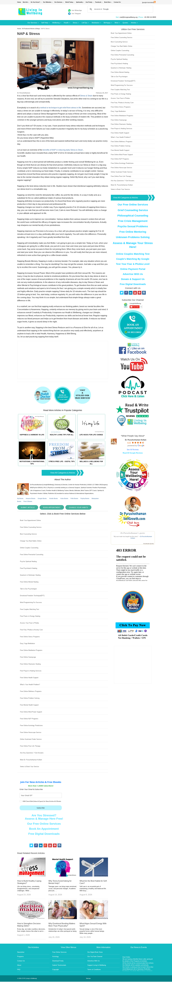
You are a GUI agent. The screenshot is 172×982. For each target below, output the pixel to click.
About (19, 965)
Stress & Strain (86, 96)
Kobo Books (64, 498)
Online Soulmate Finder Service (31, 739)
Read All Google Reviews (133, 453)
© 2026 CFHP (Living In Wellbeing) (27, 978)
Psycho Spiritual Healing (28, 561)
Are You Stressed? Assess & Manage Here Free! (44, 817)
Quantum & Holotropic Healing (30, 575)
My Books (20, 498)
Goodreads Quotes (148, 543)
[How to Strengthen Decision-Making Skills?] (31, 918)
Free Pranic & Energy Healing (30, 616)
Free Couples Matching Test (29, 609)
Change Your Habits (78, 507)
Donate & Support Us (133, 279)
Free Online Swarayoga (28, 657)
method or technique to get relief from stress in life (60, 108)
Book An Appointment (44, 828)
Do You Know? (35, 2)
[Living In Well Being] (30, 13)
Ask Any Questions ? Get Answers (32, 753)
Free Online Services (59, 952)
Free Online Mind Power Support (31, 712)
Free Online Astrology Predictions (31, 725)
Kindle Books (53, 498)
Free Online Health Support (29, 677)
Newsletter (20, 952)
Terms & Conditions (94, 969)
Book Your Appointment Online (30, 520)
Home (19, 2)
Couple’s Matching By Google (132, 259)
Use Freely (89, 2)
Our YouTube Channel (94, 956)
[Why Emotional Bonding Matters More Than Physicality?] (62, 918)
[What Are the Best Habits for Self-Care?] (94, 876)
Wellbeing (56, 23)
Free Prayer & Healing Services (30, 671)
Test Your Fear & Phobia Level (133, 264)
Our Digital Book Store (95, 952)
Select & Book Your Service (29, 766)
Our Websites (47, 2)
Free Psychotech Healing (28, 568)
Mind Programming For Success (31, 602)
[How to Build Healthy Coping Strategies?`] (31, 876)
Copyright (55, 969)
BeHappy (107, 23)
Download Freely (58, 961)
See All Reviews (133, 449)
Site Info (25, 2)
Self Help (44, 23)
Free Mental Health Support (29, 705)
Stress (75, 23)
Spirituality (79, 2)
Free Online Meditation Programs (31, 650)
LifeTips (84, 23)
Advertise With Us (133, 274)
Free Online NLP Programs (29, 719)
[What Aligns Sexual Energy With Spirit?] (94, 918)
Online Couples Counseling (29, 548)
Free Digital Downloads (44, 833)
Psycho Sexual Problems (133, 226)
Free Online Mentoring (132, 231)
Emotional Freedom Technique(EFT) (32, 595)
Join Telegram (76, 13)
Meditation (95, 23)
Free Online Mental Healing (29, 582)
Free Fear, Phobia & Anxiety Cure (31, 630)
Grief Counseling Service (133, 210)
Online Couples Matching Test (133, 254)
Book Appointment (51, 507)
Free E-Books (28, 501)
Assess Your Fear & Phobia (29, 623)
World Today (69, 2)
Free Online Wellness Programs (31, 691)
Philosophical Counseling (132, 215)
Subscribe (41, 808)
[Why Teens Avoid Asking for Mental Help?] (62, 876)
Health (66, 23)
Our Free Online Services (44, 823)
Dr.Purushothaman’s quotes (133, 532)
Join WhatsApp (76, 10)
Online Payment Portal (132, 269)
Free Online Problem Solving (29, 698)
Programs (20, 956)
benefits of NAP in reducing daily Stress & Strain (63, 150)
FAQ (18, 969)
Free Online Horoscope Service (30, 732)
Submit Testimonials (59, 965)
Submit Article (28, 507)
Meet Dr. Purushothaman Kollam (31, 760)
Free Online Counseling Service (30, 527)
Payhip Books (85, 498)
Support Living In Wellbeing (96, 965)
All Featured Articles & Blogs (31, 28)
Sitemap (88, 978)
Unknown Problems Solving (133, 237)
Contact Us (117, 2)
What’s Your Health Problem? (30, 684)
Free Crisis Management (132, 221)
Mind (116, 23)
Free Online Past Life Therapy (30, 746)
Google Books (42, 498)
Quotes (125, 23)
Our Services (58, 2)
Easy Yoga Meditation (27, 643)
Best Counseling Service (28, 534)
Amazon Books (30, 498)
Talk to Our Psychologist (28, 589)
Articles (133, 23)
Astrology (55, 956)
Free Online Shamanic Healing (30, 664)
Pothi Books (74, 498)
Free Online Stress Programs (30, 637)
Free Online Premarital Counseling (31, 554)
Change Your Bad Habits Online (30, 541)
